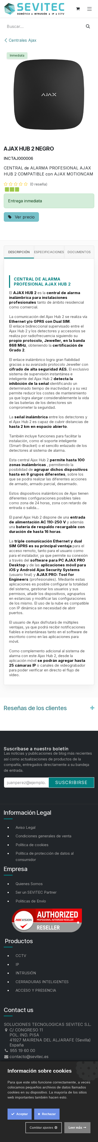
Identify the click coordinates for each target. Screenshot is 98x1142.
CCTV (21, 955)
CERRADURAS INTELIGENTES (42, 981)
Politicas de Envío (31, 901)
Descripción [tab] (19, 252)
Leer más (75, 1127)
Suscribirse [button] (71, 782)
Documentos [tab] (79, 252)
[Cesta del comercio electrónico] (78, 9)
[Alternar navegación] (89, 9)
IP (17, 964)
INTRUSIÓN (26, 973)
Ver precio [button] (24, 216)
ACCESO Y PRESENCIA (36, 990)
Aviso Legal (25, 827)
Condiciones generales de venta (43, 836)
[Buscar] (88, 26)
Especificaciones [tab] (49, 252)
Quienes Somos (29, 883)
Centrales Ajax (22, 40)
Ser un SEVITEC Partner (36, 892)
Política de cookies (32, 844)
